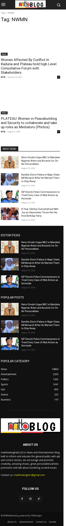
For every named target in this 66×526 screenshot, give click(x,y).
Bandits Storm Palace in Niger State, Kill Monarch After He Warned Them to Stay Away (40, 178)
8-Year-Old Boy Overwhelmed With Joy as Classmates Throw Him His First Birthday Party (39, 212)
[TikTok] (39, 499)
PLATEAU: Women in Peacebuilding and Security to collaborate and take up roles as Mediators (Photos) (29, 123)
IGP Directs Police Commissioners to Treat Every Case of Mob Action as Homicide (40, 195)
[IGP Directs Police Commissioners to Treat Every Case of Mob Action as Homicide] (10, 196)
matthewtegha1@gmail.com (29, 475)
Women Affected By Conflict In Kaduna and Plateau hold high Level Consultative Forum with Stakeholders (29, 66)
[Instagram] (30, 499)
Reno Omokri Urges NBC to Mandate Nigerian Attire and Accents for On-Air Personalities (40, 160)
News (4, 54)
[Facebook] (22, 499)
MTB (3, 77)
